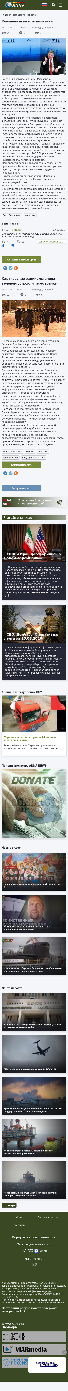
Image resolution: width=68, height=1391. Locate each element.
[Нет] (13, 245)
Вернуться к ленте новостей (34, 1237)
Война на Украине (12, 451)
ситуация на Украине (33, 457)
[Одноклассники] (16, 268)
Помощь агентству (49, 1217)
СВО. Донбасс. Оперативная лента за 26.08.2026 (32, 636)
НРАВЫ (30, 451)
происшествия (10, 457)
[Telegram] (11, 268)
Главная (6, 14)
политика (30, 215)
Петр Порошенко (12, 215)
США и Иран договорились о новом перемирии (32, 556)
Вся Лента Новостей (25, 14)
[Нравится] (3, 245)
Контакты (19, 1225)
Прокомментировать (51, 241)
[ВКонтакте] (5, 268)
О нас (19, 1217)
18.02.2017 (14, 27)
